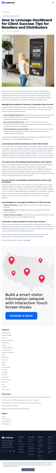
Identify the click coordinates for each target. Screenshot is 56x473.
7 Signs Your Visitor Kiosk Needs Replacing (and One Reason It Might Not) (20, 400)
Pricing (3, 416)
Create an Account (6, 421)
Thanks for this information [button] (28, 469)
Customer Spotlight (6, 335)
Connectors (21, 446)
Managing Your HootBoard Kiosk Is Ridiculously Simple (15, 408)
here (28, 240)
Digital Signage (5, 342)
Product (4, 364)
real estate (4, 387)
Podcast (4, 362)
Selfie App (20, 449)
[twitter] (6, 451)
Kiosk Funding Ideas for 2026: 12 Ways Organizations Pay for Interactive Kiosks (21, 403)
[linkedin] (3, 451)
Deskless (4, 337)
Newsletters (5, 360)
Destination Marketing (7, 340)
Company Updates (6, 333)
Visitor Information (6, 379)
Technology (5, 372)
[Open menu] (53, 2)
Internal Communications (8, 352)
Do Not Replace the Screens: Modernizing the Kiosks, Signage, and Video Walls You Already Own (26, 397)
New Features (5, 357)
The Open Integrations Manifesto (10, 406)
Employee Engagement (7, 347)
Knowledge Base (6, 424)
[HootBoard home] (8, 2)
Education (4, 345)
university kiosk (5, 389)
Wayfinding (4, 382)
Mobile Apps (21, 444)
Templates (4, 374)
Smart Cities (31, 444)
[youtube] (13, 451)
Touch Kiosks (5, 377)
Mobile (3, 355)
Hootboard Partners (7, 350)
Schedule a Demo (6, 419)
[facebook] (10, 451)
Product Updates (6, 367)
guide (3, 384)
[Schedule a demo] (28, 286)
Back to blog (6, 12)
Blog (39, 448)
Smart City (4, 369)
